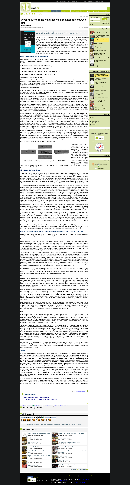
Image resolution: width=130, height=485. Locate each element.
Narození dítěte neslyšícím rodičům (100, 61)
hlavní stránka (36, 11)
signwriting (95, 11)
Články (96, 166)
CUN (85, 1)
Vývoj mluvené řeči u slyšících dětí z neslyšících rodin (40, 399)
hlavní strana (58, 475)
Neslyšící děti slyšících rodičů (32, 14)
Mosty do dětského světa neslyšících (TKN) (99, 54)
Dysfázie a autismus (33, 438)
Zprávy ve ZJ (100, 1)
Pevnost (69, 1)
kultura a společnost (89, 475)
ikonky (103, 133)
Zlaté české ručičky (33, 442)
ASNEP (65, 1)
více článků (73, 469)
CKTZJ (73, 1)
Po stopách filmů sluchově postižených (69, 447)
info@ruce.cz (63, 480)
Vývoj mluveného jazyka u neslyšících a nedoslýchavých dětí (101, 39)
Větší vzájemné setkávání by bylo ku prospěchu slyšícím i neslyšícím (101, 36)
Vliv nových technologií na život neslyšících (70, 442)
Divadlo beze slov (63, 460)
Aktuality (96, 164)
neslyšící (55, 11)
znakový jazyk (65, 11)
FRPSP (81, 1)
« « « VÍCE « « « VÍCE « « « (100, 66)
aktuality (45, 11)
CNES (87, 1)
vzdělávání (75, 11)
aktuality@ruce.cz (84, 479)
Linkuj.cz (49, 405)
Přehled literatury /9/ (98, 43)
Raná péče (30, 461)
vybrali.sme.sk (64, 405)
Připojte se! (35, 477)
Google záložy (37, 405)
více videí (83, 469)
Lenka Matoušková (33, 465)
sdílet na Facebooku (26, 405)
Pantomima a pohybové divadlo (67, 465)
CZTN (77, 1)
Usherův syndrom (63, 456)
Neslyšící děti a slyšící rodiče (100, 32)
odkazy (105, 11)
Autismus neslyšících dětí (100, 50)
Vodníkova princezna (64, 438)
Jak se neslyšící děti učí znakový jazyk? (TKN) (101, 57)
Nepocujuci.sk (93, 1)
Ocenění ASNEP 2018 (33, 447)
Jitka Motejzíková (81, 391)
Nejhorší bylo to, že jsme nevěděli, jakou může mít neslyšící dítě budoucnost (100, 47)
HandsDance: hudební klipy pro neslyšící (39, 433)
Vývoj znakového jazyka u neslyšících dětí (36, 397)
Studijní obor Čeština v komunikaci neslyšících (71, 433)
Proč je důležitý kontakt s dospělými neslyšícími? (99, 65)
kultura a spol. (85, 11)
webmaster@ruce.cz (80, 482)
